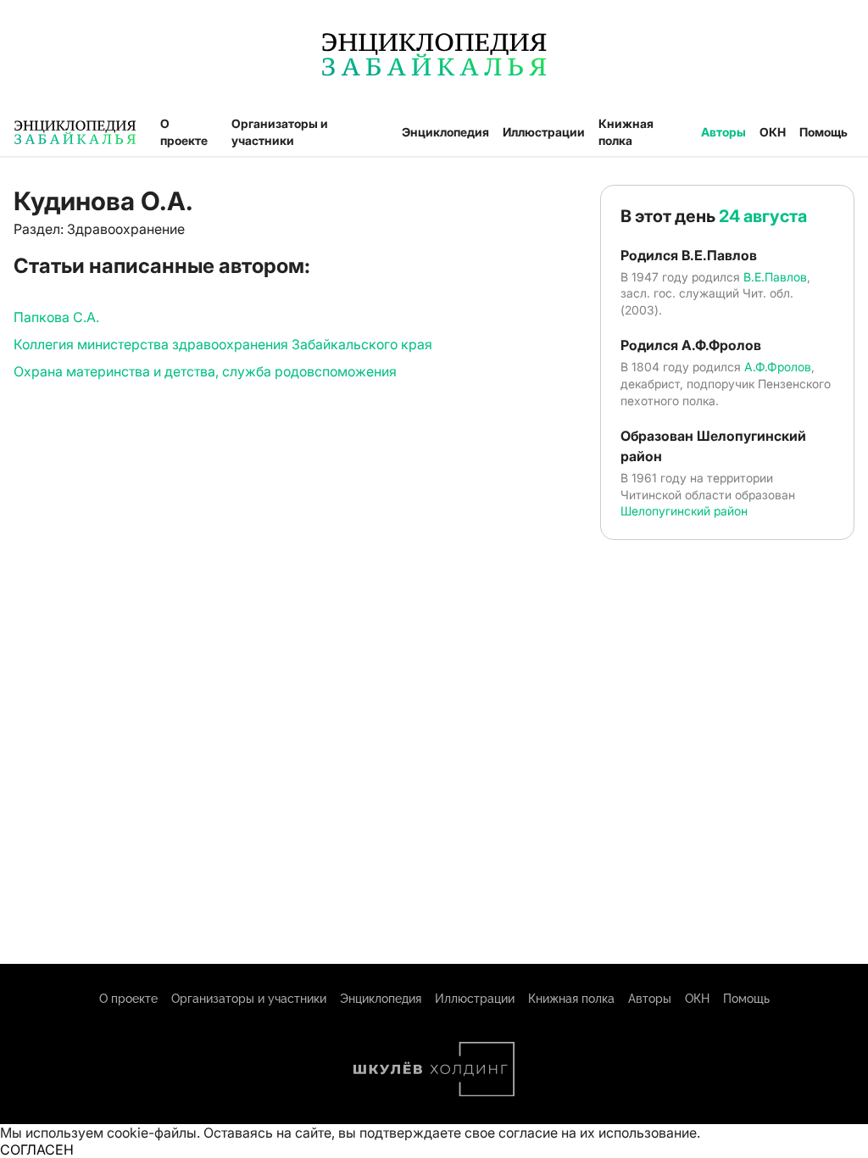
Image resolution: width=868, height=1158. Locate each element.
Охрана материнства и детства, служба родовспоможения (205, 371)
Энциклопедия (445, 132)
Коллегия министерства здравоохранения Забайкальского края (223, 344)
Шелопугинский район (684, 511)
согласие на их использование (597, 1132)
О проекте (184, 132)
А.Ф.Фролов (777, 366)
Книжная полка (626, 132)
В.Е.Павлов (775, 277)
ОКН (773, 132)
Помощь (823, 132)
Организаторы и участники (279, 132)
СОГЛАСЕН (37, 1149)
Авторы (723, 132)
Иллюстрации (544, 132)
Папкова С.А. (56, 317)
